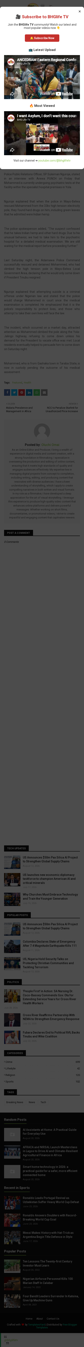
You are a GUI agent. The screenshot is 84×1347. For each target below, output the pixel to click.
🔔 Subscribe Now (42, 38)
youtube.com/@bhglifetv (54, 160)
